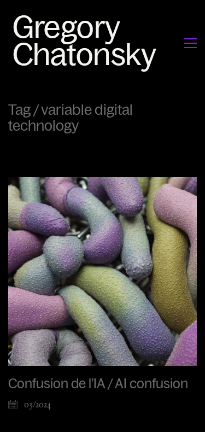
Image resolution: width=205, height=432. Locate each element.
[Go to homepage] (87, 43)
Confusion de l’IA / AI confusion (98, 384)
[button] (190, 43)
